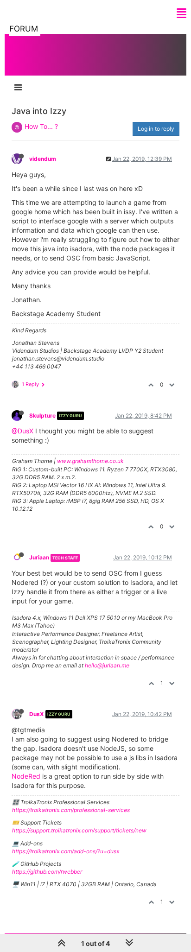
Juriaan (39, 557)
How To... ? (41, 126)
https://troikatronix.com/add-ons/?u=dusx (65, 851)
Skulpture (42, 415)
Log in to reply (156, 128)
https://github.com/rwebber (47, 871)
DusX (36, 714)
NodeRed (26, 776)
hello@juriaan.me (107, 665)
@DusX (22, 431)
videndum (42, 158)
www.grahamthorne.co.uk (90, 460)
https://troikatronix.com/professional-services (71, 809)
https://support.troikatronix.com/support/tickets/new (79, 830)
